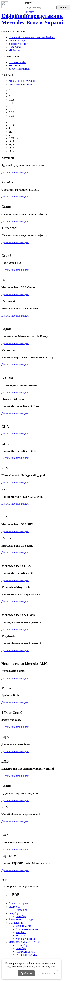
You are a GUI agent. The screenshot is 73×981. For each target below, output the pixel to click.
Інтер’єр (21, 916)
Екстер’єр (21, 909)
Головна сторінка (19, 903)
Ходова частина (25, 938)
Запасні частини (18, 43)
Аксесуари (15, 46)
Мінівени (14, 50)
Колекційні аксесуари (22, 80)
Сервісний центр (19, 40)
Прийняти (26, 973)
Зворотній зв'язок (19, 68)
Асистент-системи (27, 929)
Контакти (29, 11)
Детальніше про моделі (15, 172)
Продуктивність (25, 951)
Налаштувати (47, 973)
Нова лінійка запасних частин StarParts (32, 37)
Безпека (20, 935)
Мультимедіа (23, 925)
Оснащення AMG (26, 954)
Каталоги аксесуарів (21, 83)
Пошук (64, 7)
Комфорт (21, 932)
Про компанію (17, 62)
